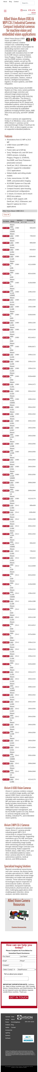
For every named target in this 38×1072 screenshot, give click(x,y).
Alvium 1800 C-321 (12, 695)
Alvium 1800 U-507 (12, 428)
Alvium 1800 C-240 (12, 656)
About (5, 1)
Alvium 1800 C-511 (12, 747)
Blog (10, 1)
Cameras (7, 1016)
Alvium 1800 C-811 (12, 763)
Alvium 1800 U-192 (12, 323)
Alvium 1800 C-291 (12, 672)
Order (12, 1016)
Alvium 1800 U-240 (12, 368)
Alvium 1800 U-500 (12, 414)
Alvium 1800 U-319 (12, 391)
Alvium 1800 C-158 (12, 601)
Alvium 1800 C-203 (12, 617)
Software (7, 1038)
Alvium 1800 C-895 (12, 779)
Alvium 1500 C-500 (12, 526)
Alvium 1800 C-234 (12, 642)
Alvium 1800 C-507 (12, 708)
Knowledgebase (15, 1022)
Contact (16, 1)
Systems (7, 1035)
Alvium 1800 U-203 (12, 329)
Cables (7, 1027)
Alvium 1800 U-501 (12, 421)
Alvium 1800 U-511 (12, 466)
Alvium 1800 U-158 (12, 307)
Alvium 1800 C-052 (12, 558)
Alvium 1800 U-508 (12, 444)
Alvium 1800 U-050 (12, 243)
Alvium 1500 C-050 (12, 505)
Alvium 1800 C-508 (12, 724)
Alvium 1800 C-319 (12, 679)
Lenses (7, 1019)
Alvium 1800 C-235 (12, 649)
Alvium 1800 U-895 (12, 498)
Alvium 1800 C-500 (12, 702)
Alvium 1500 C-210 (12, 519)
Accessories (8, 1030)
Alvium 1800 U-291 (12, 384)
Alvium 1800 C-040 (12, 551)
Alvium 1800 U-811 (12, 482)
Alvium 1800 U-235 (12, 361)
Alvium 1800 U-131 (12, 300)
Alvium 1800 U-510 (12, 460)
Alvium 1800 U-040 (12, 236)
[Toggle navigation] (3, 10)
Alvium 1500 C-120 (12, 512)
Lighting (7, 1033)
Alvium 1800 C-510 (12, 740)
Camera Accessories (19, 927)
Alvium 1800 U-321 (12, 407)
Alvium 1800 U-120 (12, 256)
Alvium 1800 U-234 (12, 355)
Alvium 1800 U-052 (12, 250)
